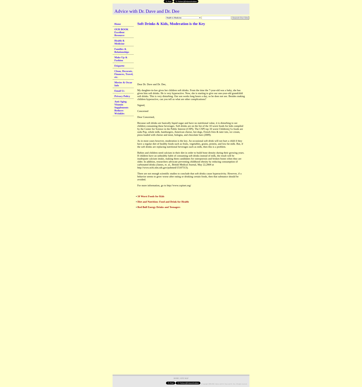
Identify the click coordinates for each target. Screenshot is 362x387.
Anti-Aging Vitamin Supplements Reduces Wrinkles (121, 107)
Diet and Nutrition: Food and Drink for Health (163, 201)
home (176, 378)
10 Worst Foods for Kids (150, 196)
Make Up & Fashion (120, 59)
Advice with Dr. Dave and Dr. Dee (146, 11)
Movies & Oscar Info (123, 84)
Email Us (119, 90)
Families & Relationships (121, 50)
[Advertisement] (188, 36)
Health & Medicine (119, 42)
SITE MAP (184, 378)
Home (117, 24)
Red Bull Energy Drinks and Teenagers (158, 207)
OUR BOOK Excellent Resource (121, 32)
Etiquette (119, 65)
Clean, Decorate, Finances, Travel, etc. (123, 74)
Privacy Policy (122, 96)
